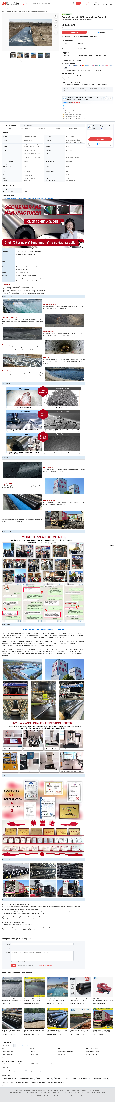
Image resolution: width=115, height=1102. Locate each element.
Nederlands (60, 1092)
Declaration (73, 1095)
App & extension (94, 8)
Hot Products (19, 1090)
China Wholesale (51, 1090)
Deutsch (54, 1092)
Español (26, 1092)
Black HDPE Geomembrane (22, 1082)
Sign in (111, 4)
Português (31, 1092)
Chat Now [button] (102, 32)
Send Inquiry (74, 32)
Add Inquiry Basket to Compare (30, 61)
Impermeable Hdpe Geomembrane (79, 1078)
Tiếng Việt (93, 1092)
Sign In (64, 118)
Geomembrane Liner (8, 1082)
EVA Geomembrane (7, 1071)
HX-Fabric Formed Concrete (8, 1051)
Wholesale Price (59, 1090)
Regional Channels (76, 1090)
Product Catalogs (23, 1045)
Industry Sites (67, 1090)
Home (3, 11)
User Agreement (66, 1095)
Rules (112, 8)
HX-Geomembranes (6, 1048)
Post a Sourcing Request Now (45, 965)
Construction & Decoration (11, 11)
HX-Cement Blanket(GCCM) (92, 1048)
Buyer (77, 8)
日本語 (74, 1092)
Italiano (49, 1092)
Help (85, 8)
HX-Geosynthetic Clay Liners (92, 1051)
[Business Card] (111, 132)
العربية (66, 1092)
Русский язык (43, 1092)
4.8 (94, 128)
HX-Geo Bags (33, 1051)
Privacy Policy (81, 1095)
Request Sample (94, 36)
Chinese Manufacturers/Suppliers (39, 1090)
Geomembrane (33, 11)
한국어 (70, 1092)
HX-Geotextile (33, 1048)
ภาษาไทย (83, 1092)
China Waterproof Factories (9, 1078)
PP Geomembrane (19, 1071)
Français (37, 1092)
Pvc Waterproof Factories (61, 1078)
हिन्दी (78, 1092)
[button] (80, 128)
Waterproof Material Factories (26, 1078)
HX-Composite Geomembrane (65, 1048)
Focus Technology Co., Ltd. (47, 1095)
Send (13, 965)
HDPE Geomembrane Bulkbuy (55, 1082)
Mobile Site (91, 1090)
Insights (97, 1090)
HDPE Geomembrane (42, 11)
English (21, 1092)
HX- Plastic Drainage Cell (91, 1054)
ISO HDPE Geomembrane (38, 1082)
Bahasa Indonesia (101, 1092)
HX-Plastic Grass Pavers (7, 1054)
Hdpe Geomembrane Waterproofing (99, 1078)
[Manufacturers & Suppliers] (10, 3)
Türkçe (88, 1092)
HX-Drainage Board (34, 1054)
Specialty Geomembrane (33, 1071)
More (3, 1085)
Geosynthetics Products (24, 11)
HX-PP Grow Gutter (62, 1054)
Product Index (84, 1090)
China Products (27, 1090)
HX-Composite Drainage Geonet (65, 1051)
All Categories (7, 8)
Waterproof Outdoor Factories (44, 1078)
